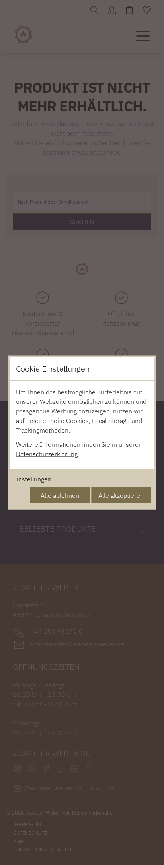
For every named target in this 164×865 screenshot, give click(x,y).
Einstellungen (32, 479)
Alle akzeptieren (121, 495)
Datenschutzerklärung (47, 454)
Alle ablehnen (60, 495)
